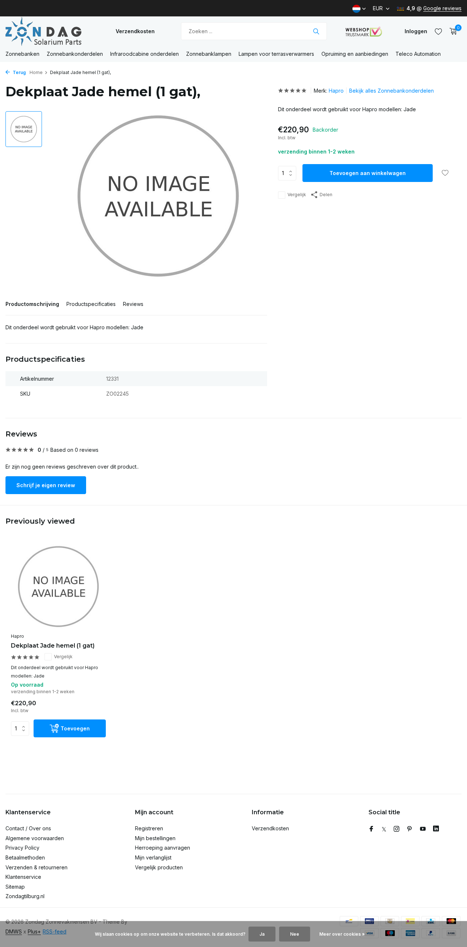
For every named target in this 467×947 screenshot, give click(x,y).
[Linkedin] (436, 829)
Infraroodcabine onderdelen (144, 54)
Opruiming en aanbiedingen (354, 54)
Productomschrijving (32, 304)
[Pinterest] (410, 829)
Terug (19, 72)
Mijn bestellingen (155, 838)
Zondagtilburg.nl (25, 896)
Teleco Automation (418, 54)
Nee (294, 934)
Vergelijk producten (159, 867)
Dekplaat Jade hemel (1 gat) (52, 645)
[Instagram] (397, 829)
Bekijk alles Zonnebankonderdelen (391, 91)
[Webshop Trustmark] (364, 31)
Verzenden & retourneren (36, 867)
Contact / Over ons (28, 828)
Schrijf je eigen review (45, 485)
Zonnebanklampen (208, 54)
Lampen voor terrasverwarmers (276, 54)
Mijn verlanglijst (153, 857)
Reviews (133, 304)
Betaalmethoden (25, 857)
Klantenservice (23, 877)
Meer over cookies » (342, 934)
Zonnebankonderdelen (75, 54)
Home (36, 72)
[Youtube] (423, 829)
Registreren (149, 828)
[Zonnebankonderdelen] (51, 31)
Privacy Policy (22, 848)
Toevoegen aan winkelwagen (367, 173)
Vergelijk (296, 195)
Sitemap (15, 887)
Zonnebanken (22, 54)
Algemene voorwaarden (34, 838)
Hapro (336, 91)
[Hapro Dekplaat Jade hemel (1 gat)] (58, 586)
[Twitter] (384, 829)
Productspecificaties (91, 304)
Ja (262, 934)
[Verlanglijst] (438, 31)
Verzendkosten (135, 31)
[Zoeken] (316, 31)
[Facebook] (371, 829)
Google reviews (442, 8)
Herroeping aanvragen (162, 848)
